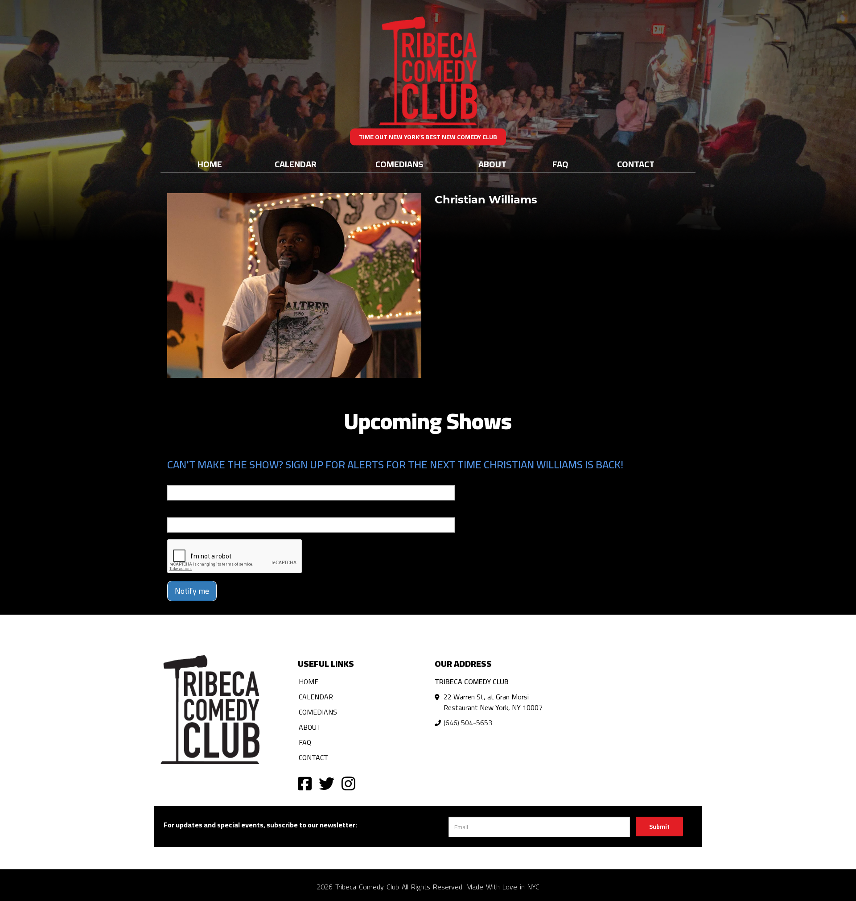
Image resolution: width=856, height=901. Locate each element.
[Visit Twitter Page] (326, 783)
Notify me (192, 590)
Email (175, 479)
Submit (659, 826)
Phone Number (188, 511)
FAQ (560, 164)
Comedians (399, 164)
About (492, 164)
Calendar (296, 164)
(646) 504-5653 (468, 722)
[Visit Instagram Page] (348, 783)
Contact (635, 164)
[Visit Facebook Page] (305, 783)
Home (210, 164)
